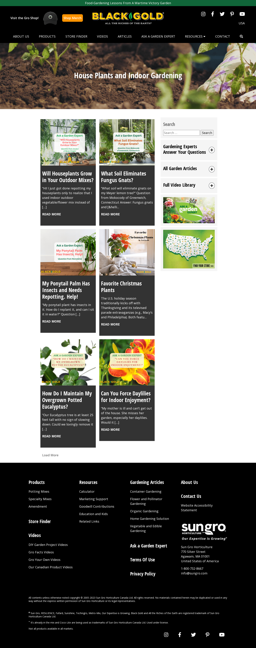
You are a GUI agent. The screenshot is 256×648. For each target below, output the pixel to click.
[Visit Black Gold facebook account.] (212, 14)
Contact (222, 36)
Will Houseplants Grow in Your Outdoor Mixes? (68, 177)
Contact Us (191, 496)
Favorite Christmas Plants (121, 287)
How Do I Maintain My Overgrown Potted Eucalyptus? (67, 399)
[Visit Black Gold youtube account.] (242, 14)
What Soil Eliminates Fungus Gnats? (123, 177)
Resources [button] (194, 36)
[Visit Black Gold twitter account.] (222, 14)
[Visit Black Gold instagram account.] (203, 14)
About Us (21, 36)
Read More (51, 214)
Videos (102, 36)
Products (47, 36)
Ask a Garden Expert (158, 36)
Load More (50, 455)
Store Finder (76, 36)
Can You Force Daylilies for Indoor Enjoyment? (126, 396)
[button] (241, 36)
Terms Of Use (142, 559)
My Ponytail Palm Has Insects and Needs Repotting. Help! (66, 290)
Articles (125, 36)
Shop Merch (73, 18)
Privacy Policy (142, 573)
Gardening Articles (147, 482)
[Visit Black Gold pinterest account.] (232, 14)
